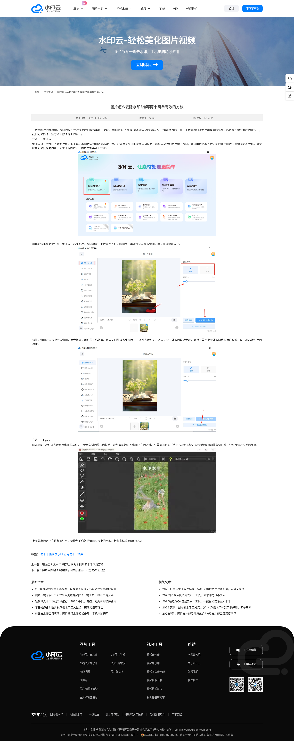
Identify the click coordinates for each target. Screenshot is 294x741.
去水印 (44, 554)
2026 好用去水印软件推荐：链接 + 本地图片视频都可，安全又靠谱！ (204, 589)
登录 (231, 8)
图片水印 (97, 9)
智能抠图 (85, 671)
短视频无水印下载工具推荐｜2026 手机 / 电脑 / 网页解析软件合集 (75, 601)
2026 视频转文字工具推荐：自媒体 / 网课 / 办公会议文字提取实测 (75, 589)
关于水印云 (194, 663)
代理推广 (193, 680)
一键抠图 (94, 714)
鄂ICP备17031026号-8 (124, 735)
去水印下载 (112, 714)
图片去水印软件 (73, 554)
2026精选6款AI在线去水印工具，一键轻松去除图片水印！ (197, 601)
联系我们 (193, 671)
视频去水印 (153, 654)
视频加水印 (153, 663)
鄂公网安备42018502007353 (161, 735)
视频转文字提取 (134, 714)
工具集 (77, 6)
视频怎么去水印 (156, 671)
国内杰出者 (226, 735)
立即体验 (144, 65)
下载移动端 (249, 664)
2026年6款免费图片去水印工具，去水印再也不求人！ (195, 595)
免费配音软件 (157, 714)
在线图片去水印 (88, 654)
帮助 (192, 644)
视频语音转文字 (156, 697)
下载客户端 (252, 8)
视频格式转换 (154, 688)
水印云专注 (186, 735)
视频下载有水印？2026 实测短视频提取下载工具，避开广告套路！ (75, 595)
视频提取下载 (154, 680)
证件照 (83, 680)
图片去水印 (56, 554)
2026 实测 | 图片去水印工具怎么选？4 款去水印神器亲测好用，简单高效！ (208, 607)
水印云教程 (194, 654)
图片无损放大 (118, 663)
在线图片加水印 (88, 663)
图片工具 (87, 644)
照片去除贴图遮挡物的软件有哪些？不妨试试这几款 (73, 570)
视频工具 (154, 644)
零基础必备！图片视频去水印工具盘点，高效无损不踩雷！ (70, 607)
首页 (37, 91)
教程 (143, 9)
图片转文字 (117, 671)
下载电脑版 (249, 650)
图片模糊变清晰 (88, 688)
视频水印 (122, 9)
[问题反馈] (289, 96)
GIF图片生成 (118, 654)
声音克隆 (177, 714)
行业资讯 (48, 91)
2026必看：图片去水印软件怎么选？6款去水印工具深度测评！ (200, 613)
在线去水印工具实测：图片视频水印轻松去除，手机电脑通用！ (73, 613)
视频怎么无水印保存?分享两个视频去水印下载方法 (72, 564)
